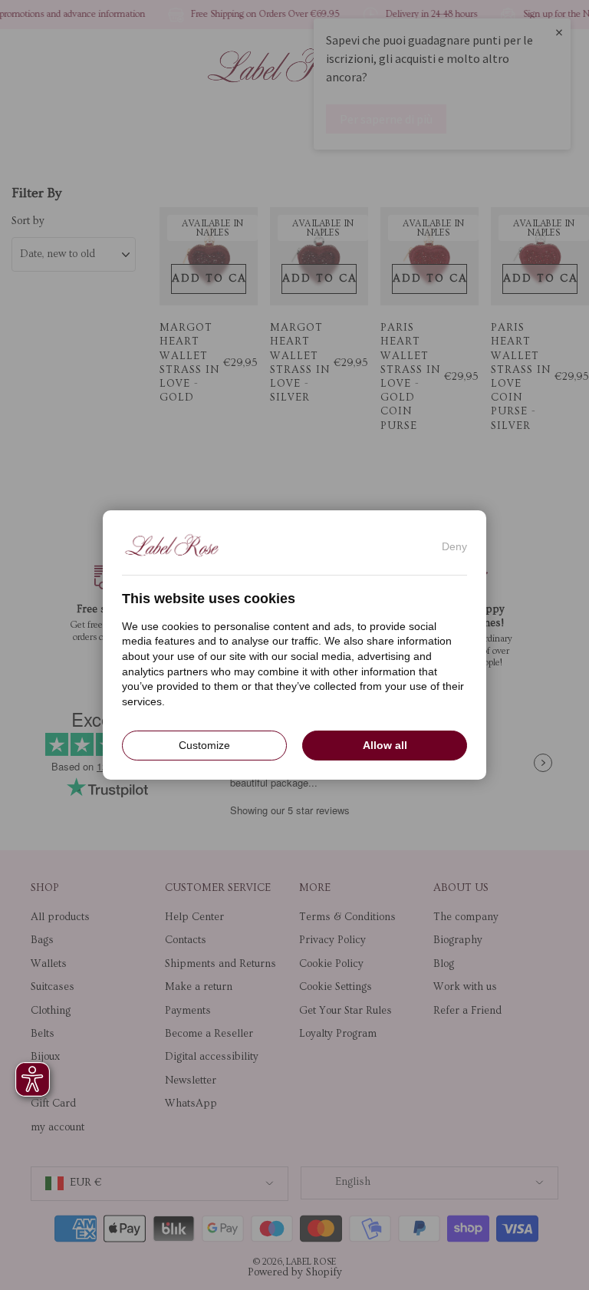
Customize (204, 745)
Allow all (385, 745)
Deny (454, 546)
